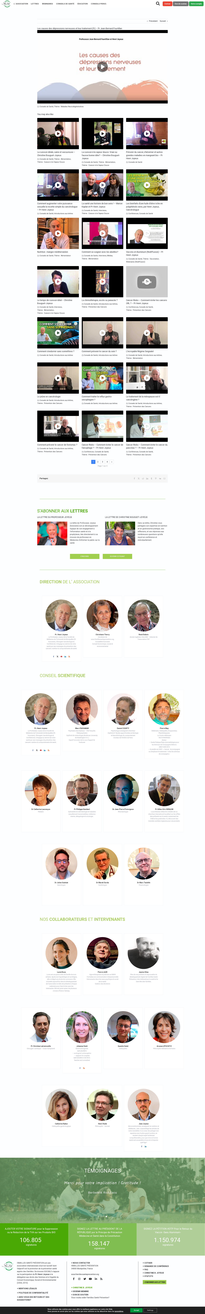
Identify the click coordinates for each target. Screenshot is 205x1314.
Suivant (163, 21)
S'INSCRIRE (84, 556)
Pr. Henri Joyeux (61, 635)
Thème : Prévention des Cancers (94, 307)
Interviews (102, 210)
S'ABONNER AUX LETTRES (155, 1282)
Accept (136, 1310)
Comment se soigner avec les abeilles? (100, 252)
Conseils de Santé (65, 4)
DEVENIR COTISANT (117, 556)
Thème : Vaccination (151, 259)
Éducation (82, 4)
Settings (150, 1310)
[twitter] (57, 656)
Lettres (35, 4)
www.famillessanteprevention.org (85, 1274)
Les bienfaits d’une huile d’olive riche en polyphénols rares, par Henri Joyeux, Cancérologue (144, 206)
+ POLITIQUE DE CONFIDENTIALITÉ (32, 1293)
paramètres (119, 1311)
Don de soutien (181, 4)
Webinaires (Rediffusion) (135, 262)
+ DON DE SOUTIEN (79, 1295)
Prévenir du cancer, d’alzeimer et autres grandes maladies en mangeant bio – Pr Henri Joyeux (144, 155)
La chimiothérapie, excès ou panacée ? (100, 300)
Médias (110, 256)
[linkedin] (65, 656)
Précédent (153, 21)
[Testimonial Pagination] (98, 1216)
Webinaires (47, 4)
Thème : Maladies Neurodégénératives (69, 107)
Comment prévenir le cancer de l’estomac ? (57, 445)
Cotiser (167, 4)
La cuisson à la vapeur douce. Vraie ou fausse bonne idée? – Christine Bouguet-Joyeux (101, 155)
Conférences (133, 214)
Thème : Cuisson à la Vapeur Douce (51, 162)
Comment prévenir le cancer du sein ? (99, 351)
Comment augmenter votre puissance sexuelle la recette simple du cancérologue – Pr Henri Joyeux (57, 206)
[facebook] (53, 656)
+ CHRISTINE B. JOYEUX (81, 1287)
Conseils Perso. (99, 4)
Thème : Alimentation (62, 159)
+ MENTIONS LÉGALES (27, 1288)
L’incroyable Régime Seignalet (140, 351)
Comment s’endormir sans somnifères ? (55, 351)
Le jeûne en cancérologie (49, 396)
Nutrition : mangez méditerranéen (52, 252)
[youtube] (61, 656)
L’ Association (21, 4)
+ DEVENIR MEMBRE (80, 1291)
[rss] (69, 656)
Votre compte (196, 4)
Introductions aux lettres (63, 214)
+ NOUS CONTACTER (80, 1263)
